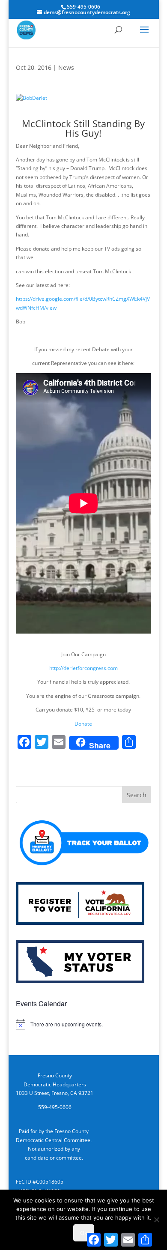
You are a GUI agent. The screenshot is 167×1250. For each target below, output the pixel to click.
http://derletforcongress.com (83, 668)
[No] (156, 1219)
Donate (83, 723)
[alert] (83, 1024)
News (66, 67)
